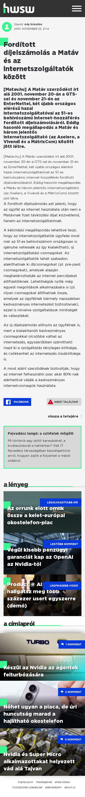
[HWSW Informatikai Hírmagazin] (19, 8)
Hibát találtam (66, 401)
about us (69, 787)
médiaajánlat (44, 782)
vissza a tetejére (63, 416)
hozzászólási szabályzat (27, 787)
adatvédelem (53, 787)
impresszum (25, 782)
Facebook (21, 401)
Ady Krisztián (33, 24)
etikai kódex (62, 782)
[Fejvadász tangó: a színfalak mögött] (42, 447)
